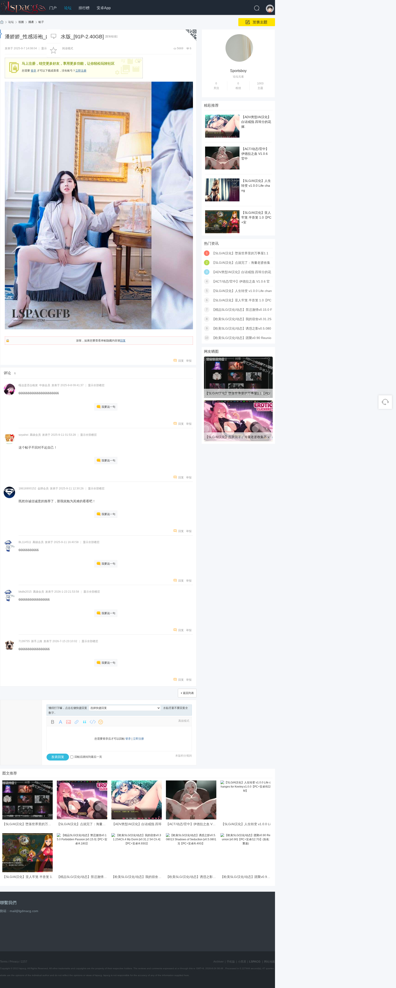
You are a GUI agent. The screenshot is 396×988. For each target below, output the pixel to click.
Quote (84, 722)
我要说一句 (108, 406)
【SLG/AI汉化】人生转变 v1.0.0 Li (245, 824)
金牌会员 (43, 488)
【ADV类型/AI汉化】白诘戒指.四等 (137, 824)
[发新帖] (256, 22)
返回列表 (188, 693)
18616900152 (27, 488)
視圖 (21, 22)
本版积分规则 (183, 755)
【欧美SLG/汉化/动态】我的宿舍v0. (136, 877)
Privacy (14, 961)
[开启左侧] (1, 33)
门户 (53, 8)
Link (76, 722)
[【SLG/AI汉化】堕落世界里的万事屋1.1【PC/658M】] (238, 397)
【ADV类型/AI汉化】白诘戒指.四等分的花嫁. (256, 121)
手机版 (231, 961)
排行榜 (84, 8)
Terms (4, 961)
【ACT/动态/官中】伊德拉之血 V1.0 (191, 824)
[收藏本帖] (53, 50)
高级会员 (35, 434)
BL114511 (25, 542)
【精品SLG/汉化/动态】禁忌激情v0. (82, 877)
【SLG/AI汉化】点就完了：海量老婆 (83, 824)
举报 (189, 360)
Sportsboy (238, 71)
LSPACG (2, 22)
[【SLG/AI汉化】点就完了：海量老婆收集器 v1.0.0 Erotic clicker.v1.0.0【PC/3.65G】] (238, 440)
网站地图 (269, 961)
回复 (123, 340)
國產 (31, 22)
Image (68, 722)
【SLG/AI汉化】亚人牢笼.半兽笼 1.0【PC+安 (256, 217)
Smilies (100, 722)
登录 (33, 70)
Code (92, 722)
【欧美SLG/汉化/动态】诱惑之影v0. (191, 877)
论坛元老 (238, 76)
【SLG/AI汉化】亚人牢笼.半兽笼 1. (28, 877)
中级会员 (44, 385)
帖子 (41, 22)
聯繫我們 (8, 902)
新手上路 (36, 641)
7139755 (24, 641)
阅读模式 (67, 48)
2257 (24, 961)
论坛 (68, 8)
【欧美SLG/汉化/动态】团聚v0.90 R (246, 877)
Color (60, 722)
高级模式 (183, 720)
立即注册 (80, 70)
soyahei (23, 434)
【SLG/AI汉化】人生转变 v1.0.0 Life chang (256, 185)
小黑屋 (242, 961)
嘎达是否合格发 (28, 385)
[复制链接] (111, 36)
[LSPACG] (23, 6)
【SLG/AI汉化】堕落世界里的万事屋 (28, 824)
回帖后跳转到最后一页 (88, 756)
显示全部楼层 (96, 385)
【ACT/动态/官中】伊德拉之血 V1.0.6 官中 (255, 153)
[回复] (53, 36)
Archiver (218, 961)
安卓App (104, 8)
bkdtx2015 (25, 591)
